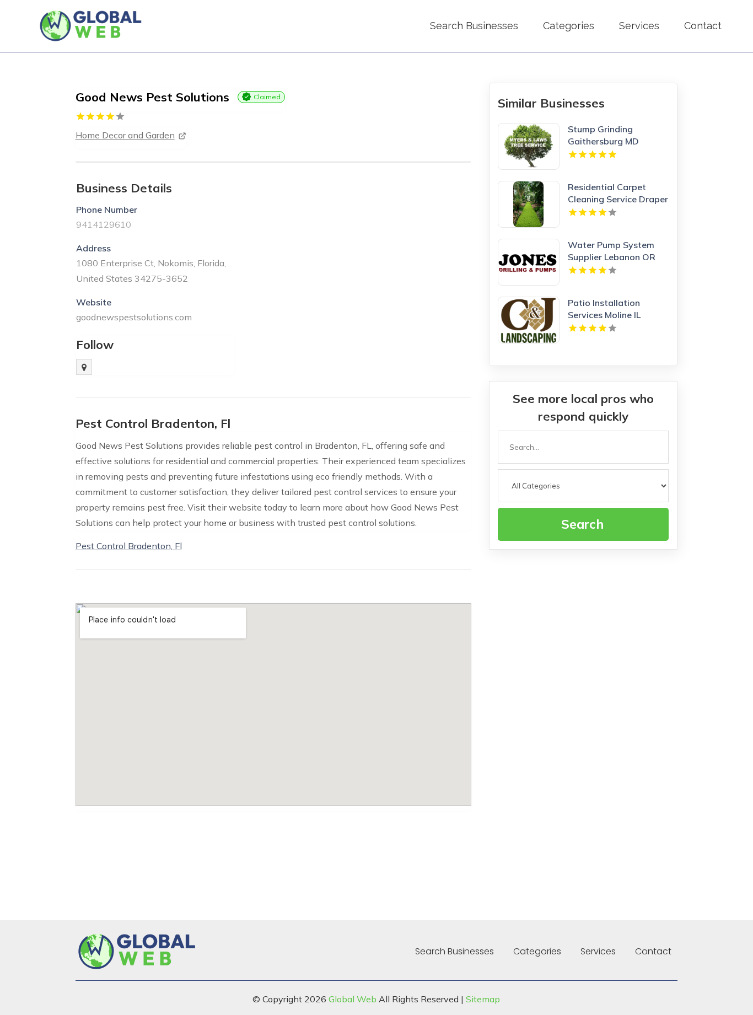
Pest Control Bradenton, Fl (129, 545)
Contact (703, 25)
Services (639, 25)
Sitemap (483, 999)
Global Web (352, 999)
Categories (568, 25)
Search (582, 524)
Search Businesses (474, 25)
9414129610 (103, 224)
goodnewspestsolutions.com (134, 317)
